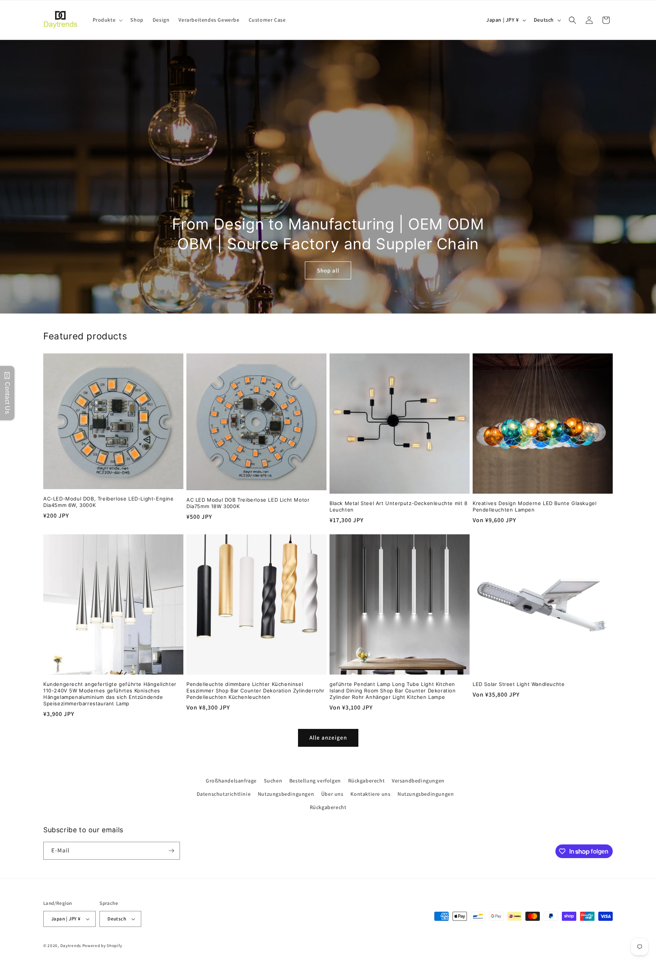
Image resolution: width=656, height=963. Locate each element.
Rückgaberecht (366, 780)
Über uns (332, 793)
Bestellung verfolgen (315, 780)
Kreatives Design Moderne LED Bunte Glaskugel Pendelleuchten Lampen (534, 506)
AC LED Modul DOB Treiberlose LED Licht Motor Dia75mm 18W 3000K (247, 503)
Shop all (328, 270)
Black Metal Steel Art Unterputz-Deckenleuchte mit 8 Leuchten (399, 506)
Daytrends (70, 945)
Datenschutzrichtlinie (224, 793)
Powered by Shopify (102, 945)
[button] (107, 20)
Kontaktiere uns (370, 793)
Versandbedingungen (418, 780)
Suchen (273, 780)
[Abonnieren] (171, 851)
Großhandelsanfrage (231, 780)
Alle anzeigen (328, 737)
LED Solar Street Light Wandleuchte (519, 684)
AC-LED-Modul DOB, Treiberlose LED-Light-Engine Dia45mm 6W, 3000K (108, 502)
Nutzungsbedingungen (286, 793)
